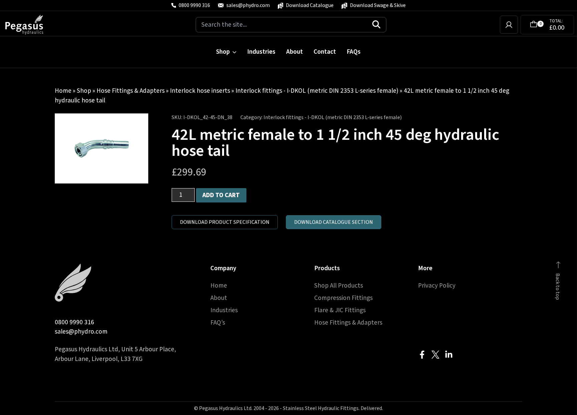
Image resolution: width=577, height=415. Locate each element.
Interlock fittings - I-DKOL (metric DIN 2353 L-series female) (316, 90)
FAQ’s (217, 322)
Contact (325, 51)
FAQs (354, 51)
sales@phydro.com (81, 331)
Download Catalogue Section (333, 222)
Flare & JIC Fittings (340, 310)
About (294, 51)
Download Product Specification (224, 222)
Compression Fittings (343, 298)
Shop (223, 51)
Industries (261, 51)
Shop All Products (338, 285)
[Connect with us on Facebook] (422, 355)
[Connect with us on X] (435, 355)
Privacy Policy (436, 285)
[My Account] (509, 25)
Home (63, 90)
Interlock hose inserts (200, 90)
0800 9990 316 (74, 322)
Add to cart (221, 195)
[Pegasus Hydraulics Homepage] (28, 25)
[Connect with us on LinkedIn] (449, 355)
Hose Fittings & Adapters (131, 90)
